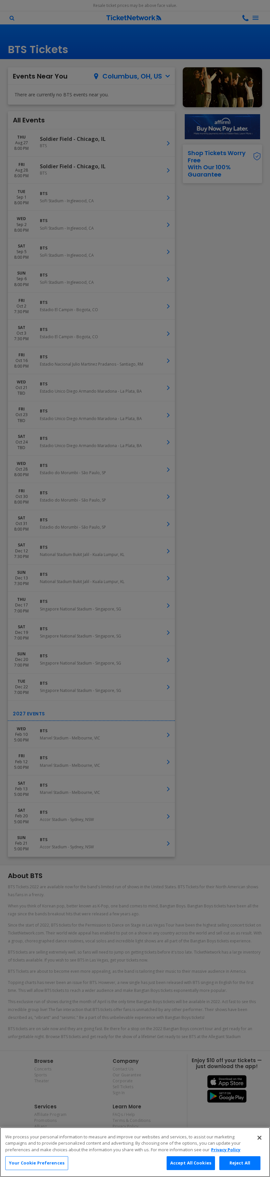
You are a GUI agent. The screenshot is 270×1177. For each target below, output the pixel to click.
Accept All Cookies (190, 1163)
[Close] (259, 1137)
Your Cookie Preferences (37, 1163)
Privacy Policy (225, 1150)
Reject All (240, 1163)
